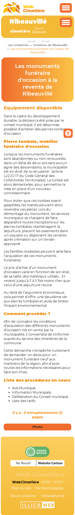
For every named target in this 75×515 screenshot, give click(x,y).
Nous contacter (23, 496)
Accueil (32, 41)
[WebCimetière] (24, 12)
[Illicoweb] (37, 505)
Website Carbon (50, 463)
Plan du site (21, 488)
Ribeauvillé (39, 31)
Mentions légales (49, 488)
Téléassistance (52, 496)
